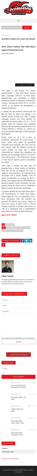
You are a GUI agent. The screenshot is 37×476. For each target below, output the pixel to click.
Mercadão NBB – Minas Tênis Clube (17, 422)
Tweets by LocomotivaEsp (10, 458)
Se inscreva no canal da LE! (19, 354)
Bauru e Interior (12, 27)
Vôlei (27, 27)
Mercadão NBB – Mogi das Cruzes (17, 434)
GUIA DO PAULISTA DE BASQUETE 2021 (18, 386)
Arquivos (5, 448)
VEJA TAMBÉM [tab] (19, 377)
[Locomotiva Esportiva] (18, 8)
